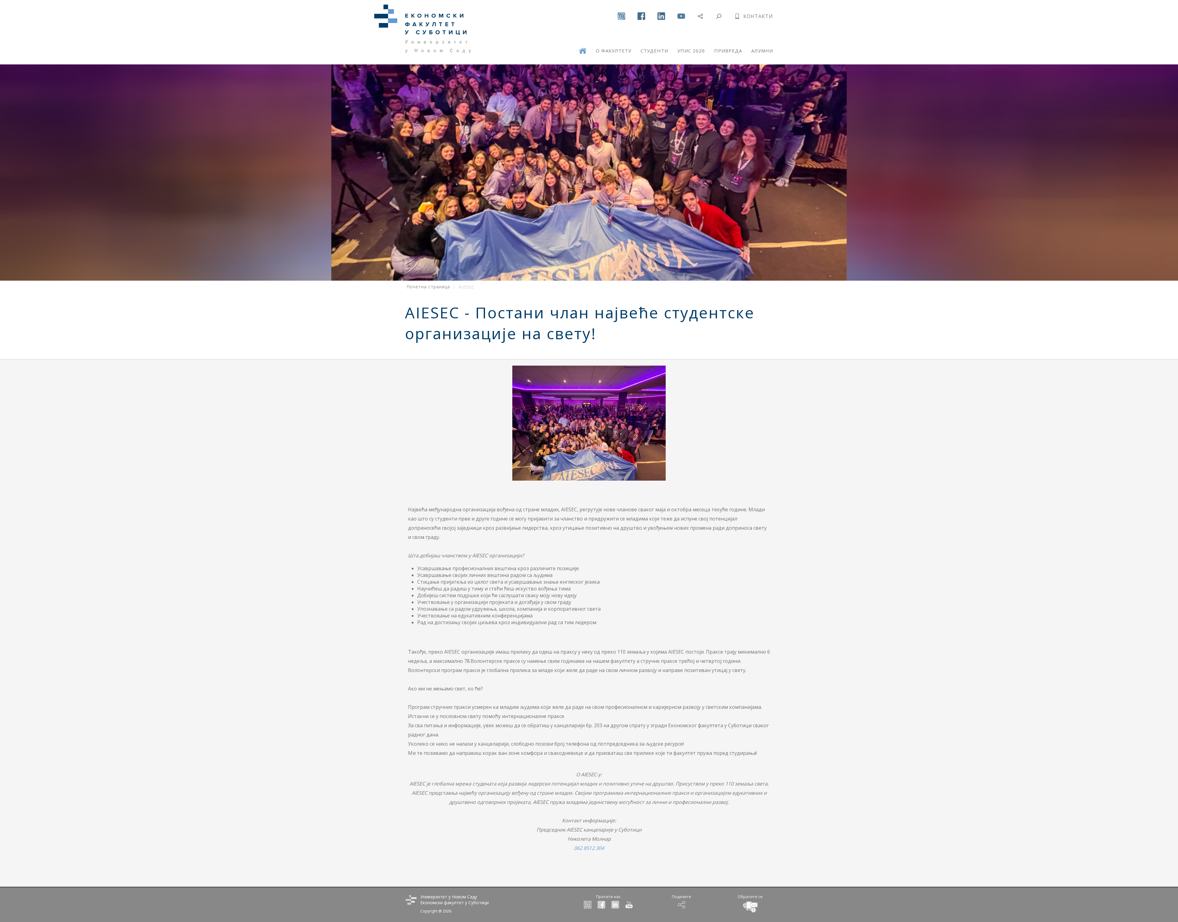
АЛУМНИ (762, 51)
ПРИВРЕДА (728, 51)
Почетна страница (428, 287)
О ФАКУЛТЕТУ (613, 51)
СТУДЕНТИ (654, 51)
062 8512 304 (589, 848)
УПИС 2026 (691, 51)
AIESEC (467, 287)
